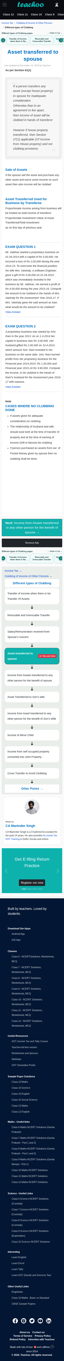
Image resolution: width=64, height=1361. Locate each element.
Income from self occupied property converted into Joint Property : (28, 754)
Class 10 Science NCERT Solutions (31, 1241)
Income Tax (7, 23)
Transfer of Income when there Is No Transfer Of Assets (29, 596)
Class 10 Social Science (25, 1099)
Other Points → (32, 788)
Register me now (32, 882)
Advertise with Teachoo (41, 1339)
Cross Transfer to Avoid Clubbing (27, 773)
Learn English (19, 1257)
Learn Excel (18, 1263)
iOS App (16, 940)
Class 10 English (21, 1094)
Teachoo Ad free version (24, 1047)
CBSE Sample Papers (23, 1304)
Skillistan (16, 1059)
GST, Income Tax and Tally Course (30, 1041)
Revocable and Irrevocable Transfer (28, 615)
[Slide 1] (24, 889)
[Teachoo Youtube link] (41, 1320)
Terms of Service (22, 1336)
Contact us (38, 1332)
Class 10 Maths (20, 1082)
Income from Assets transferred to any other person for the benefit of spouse (30, 678)
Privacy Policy (43, 1336)
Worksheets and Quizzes (25, 1053)
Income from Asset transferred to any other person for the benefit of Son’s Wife (31, 716)
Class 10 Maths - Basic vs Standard (30, 1298)
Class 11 (22, 14)
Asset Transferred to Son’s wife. (26, 696)
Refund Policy (18, 1339)
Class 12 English (21, 1111)
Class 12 (8, 14)
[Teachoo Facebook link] (16, 1320)
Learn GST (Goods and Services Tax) (31, 1275)
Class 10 (36, 14)
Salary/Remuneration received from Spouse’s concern (28, 634)
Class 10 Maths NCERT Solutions (30, 1170)
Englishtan (17, 1292)
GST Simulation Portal (23, 1065)
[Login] (56, 4)
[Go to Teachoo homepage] (30, 5)
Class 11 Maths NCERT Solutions (29, 1176)
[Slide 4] (40, 889)
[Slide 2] (29, 889)
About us (24, 1332)
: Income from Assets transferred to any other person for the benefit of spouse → (32, 527)
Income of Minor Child (20, 735)
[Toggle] (5, 4)
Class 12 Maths (20, 1105)
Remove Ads (32, 543)
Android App (18, 934)
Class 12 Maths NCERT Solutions (30, 1182)
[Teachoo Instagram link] (24, 1320)
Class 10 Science (21, 1088)
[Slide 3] (34, 889)
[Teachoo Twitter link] (32, 1320)
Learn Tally (17, 1269)
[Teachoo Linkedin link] (48, 1320)
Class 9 (49, 14)
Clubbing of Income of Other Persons (34, 23)
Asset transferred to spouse (31, 656)
